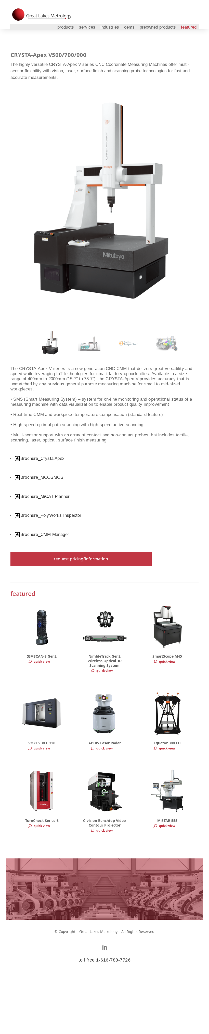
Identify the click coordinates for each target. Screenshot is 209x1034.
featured (189, 27)
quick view (42, 661)
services (87, 27)
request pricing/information (81, 559)
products (65, 27)
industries (109, 27)
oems (129, 27)
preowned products (158, 27)
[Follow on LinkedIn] (104, 947)
